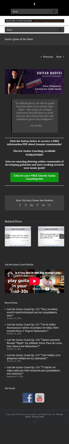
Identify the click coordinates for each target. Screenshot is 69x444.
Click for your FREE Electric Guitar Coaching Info (35, 177)
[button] (7, 236)
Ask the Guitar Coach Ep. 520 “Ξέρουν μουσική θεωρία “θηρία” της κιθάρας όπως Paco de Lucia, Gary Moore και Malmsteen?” (34, 343)
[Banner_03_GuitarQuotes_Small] (34, 81)
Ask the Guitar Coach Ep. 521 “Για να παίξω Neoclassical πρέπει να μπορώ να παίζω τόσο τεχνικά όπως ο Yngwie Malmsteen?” (33, 328)
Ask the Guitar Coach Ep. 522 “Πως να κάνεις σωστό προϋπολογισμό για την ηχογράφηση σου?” (32, 312)
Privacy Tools (38, 416)
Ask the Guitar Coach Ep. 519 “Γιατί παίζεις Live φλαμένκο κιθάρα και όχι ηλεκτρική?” (33, 356)
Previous (48, 56)
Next (59, 56)
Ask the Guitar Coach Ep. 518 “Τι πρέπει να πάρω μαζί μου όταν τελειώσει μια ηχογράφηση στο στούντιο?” (33, 370)
